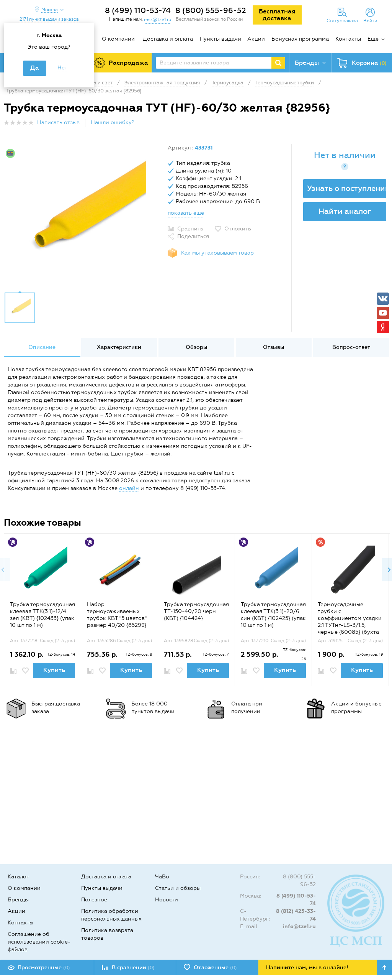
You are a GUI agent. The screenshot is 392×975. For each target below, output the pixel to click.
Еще (373, 39)
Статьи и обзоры (178, 888)
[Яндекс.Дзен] (383, 327)
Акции (256, 39)
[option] (83, 216)
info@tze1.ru (299, 926)
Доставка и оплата (168, 39)
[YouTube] (383, 313)
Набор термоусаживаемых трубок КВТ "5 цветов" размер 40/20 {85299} (117, 614)
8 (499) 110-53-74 (138, 10)
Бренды (18, 899)
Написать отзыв (58, 122)
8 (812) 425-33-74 (296, 915)
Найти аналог (344, 211)
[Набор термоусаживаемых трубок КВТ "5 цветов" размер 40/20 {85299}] (119, 570)
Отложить (237, 228)
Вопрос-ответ (351, 347)
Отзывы (273, 347)
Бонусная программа (300, 39)
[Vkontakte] (383, 299)
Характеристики (119, 347)
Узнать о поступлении (346, 188)
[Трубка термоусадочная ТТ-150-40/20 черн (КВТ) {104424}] (196, 570)
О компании (118, 39)
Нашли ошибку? (112, 122)
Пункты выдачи (220, 39)
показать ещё (186, 213)
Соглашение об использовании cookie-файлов (39, 942)
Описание (42, 347)
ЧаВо (162, 876)
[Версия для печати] (384, 125)
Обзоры (196, 347)
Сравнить (190, 228)
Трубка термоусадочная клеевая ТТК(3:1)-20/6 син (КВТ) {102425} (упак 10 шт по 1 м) (273, 614)
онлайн (129, 488)
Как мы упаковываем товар (217, 253)
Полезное (94, 899)
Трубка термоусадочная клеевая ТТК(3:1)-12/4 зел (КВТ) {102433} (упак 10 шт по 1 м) (42, 614)
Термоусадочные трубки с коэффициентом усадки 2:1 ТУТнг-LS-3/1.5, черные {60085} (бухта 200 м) (350, 621)
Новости (166, 899)
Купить (54, 670)
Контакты (348, 39)
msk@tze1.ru (157, 19)
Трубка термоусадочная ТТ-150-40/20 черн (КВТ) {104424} (196, 611)
